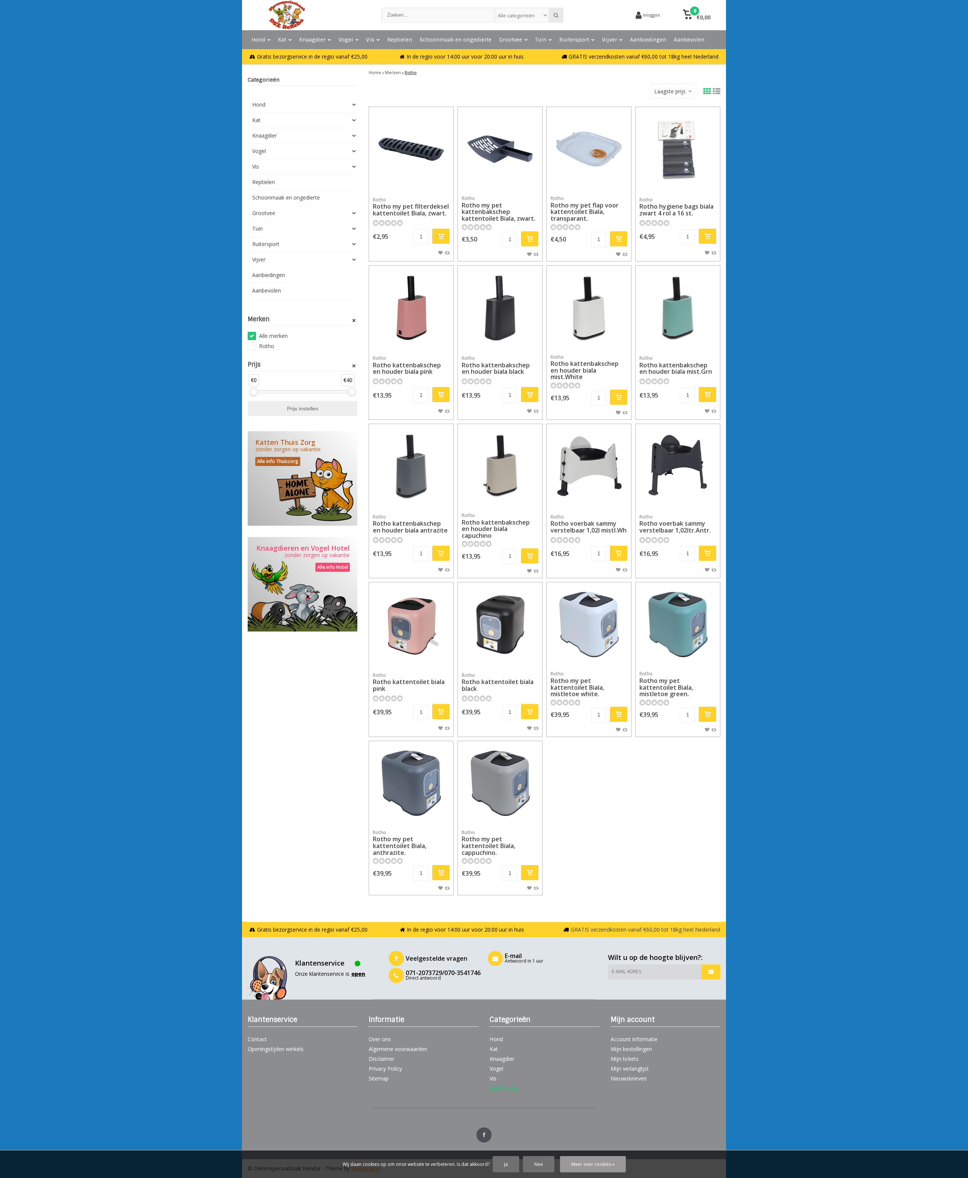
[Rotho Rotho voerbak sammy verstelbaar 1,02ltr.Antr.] (677, 466)
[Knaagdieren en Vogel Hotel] (302, 584)
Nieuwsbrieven (629, 1078)
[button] (696, 15)
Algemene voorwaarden (398, 1049)
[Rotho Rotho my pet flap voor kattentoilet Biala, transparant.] (589, 149)
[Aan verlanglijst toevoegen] (440, 252)
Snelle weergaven (411, 180)
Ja (506, 1164)
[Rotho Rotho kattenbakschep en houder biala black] (500, 308)
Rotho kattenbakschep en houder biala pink (407, 365)
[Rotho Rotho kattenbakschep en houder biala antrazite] (411, 466)
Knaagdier (312, 39)
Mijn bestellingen (631, 1049)
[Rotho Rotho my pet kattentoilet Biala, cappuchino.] (500, 783)
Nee (538, 1164)
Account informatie (634, 1039)
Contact (257, 1039)
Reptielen (399, 39)
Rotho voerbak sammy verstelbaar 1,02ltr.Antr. (675, 524)
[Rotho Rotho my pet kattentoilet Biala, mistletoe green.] (677, 624)
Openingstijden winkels (276, 1049)
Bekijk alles (504, 1088)
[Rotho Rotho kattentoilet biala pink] (411, 624)
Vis (370, 39)
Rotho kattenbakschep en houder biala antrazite (410, 524)
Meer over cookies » (592, 1164)
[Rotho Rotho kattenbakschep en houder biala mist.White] (589, 308)
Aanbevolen (689, 39)
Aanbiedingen (648, 39)
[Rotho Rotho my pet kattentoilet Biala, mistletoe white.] (589, 624)
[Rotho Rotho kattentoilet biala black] (500, 624)
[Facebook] (484, 1134)
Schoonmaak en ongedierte (456, 39)
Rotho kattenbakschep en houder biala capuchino (496, 526)
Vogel (345, 39)
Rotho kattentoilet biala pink (409, 682)
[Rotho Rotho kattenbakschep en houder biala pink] (411, 308)
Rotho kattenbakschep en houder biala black (496, 365)
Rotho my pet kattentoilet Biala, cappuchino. (488, 843)
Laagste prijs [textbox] (670, 91)
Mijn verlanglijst (630, 1068)
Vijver (609, 39)
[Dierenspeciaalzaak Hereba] (307, 15)
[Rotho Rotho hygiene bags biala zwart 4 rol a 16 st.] (677, 149)
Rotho (266, 346)
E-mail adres (626, 971)
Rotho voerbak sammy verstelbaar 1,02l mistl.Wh (589, 524)
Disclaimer (381, 1058)
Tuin (540, 39)
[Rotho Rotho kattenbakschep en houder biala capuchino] (500, 466)
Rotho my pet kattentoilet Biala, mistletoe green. (666, 684)
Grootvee (510, 39)
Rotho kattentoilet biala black (498, 682)
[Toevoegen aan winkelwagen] (441, 236)
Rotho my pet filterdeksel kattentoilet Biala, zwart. (411, 207)
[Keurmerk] (601, 15)
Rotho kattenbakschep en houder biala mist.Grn (675, 365)
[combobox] (521, 15)
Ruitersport (574, 39)
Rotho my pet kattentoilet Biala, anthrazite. (400, 843)
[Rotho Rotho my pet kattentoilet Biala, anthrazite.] (411, 783)
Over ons (380, 1039)
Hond (258, 39)
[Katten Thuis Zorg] (302, 478)
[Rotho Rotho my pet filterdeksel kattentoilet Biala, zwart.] (411, 149)
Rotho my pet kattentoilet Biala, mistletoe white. (577, 684)
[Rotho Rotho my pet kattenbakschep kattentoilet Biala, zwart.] (500, 149)
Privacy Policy (385, 1068)
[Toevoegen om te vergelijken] (447, 252)
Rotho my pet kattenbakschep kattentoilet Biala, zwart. (498, 209)
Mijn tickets (625, 1058)
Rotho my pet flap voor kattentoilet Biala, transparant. (585, 209)
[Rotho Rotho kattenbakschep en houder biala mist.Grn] (677, 308)
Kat (282, 39)
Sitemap (379, 1078)
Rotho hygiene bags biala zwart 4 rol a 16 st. (676, 207)
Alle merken (273, 335)
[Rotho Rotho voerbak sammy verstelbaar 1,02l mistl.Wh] (589, 466)
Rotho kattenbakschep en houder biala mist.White (585, 367)
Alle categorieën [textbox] (516, 15)
